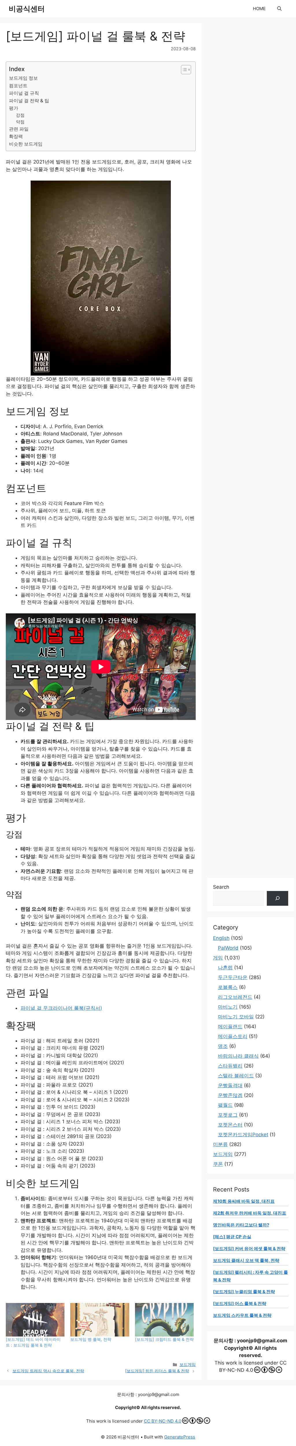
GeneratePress (179, 1437)
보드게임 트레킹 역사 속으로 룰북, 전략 (48, 1370)
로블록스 (228, 987)
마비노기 (228, 1007)
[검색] (277, 898)
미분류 (220, 1144)
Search (221, 887)
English (221, 938)
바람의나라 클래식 (238, 1056)
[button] (279, 8)
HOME (259, 8)
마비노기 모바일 (236, 1017)
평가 (13, 108)
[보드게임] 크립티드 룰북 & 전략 (164, 1339)
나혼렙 (225, 967)
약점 (20, 122)
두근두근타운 (232, 977)
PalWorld (228, 948)
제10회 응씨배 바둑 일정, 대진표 (244, 1201)
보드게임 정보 (23, 78)
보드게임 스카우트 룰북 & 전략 (242, 1315)
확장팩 (16, 136)
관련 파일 (19, 129)
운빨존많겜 (230, 1095)
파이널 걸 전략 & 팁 (29, 100)
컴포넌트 (18, 85)
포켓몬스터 (230, 1125)
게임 (218, 958)
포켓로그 (228, 1115)
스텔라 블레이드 (236, 1076)
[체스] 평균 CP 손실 (232, 1236)
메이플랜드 (230, 1026)
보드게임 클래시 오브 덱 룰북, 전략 (246, 1260)
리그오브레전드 (235, 997)
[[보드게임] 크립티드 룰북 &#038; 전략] (164, 1320)
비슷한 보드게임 (25, 144)
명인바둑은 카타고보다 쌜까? (241, 1225)
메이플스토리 (232, 1036)
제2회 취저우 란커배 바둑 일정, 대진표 (249, 1213)
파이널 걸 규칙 (24, 93)
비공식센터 (27, 8)
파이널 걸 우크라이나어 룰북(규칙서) (61, 1008)
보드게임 (188, 1364)
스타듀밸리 (230, 1066)
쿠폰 (218, 1164)
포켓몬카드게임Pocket (243, 1134)
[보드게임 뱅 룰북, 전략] (99, 1320)
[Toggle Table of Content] (183, 70)
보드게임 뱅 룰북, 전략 (90, 1339)
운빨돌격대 (230, 1085)
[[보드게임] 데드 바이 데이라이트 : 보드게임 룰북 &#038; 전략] (35, 1320)
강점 (20, 115)
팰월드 (225, 1105)
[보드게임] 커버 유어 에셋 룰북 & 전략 (249, 1248)
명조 (223, 1046)
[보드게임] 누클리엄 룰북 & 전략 (244, 1291)
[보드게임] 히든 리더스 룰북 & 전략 (157, 1370)
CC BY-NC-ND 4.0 (162, 1421)
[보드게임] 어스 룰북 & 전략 (239, 1303)
